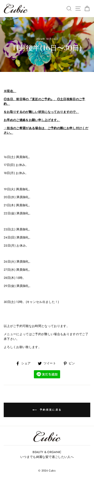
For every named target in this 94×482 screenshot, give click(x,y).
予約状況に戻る (50, 409)
